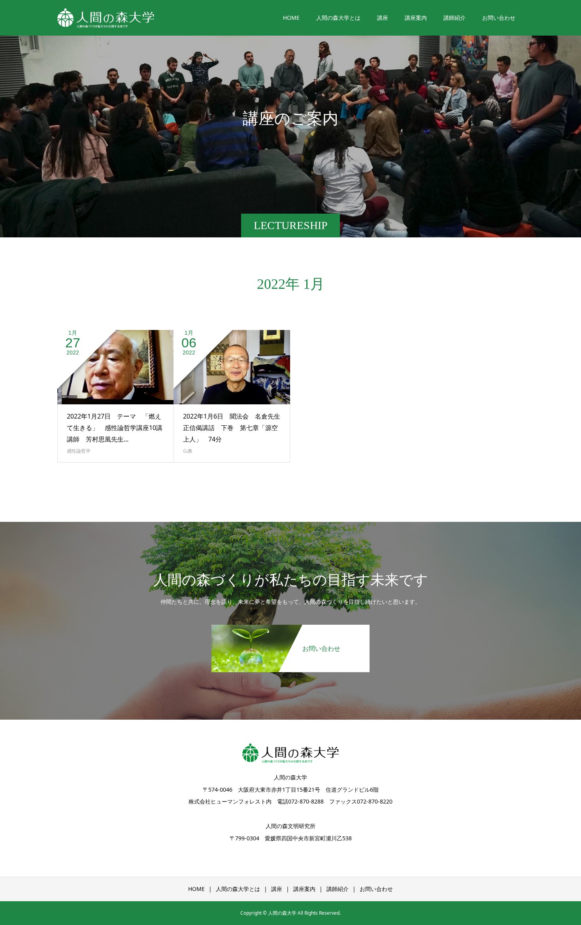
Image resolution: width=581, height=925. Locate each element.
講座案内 (416, 17)
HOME (291, 17)
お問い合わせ (498, 17)
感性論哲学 (79, 450)
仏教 (187, 450)
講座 (382, 17)
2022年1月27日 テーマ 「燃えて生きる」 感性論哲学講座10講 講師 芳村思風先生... (118, 428)
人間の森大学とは (338, 17)
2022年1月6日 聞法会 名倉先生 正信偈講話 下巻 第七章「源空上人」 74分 (235, 428)
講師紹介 (454, 17)
